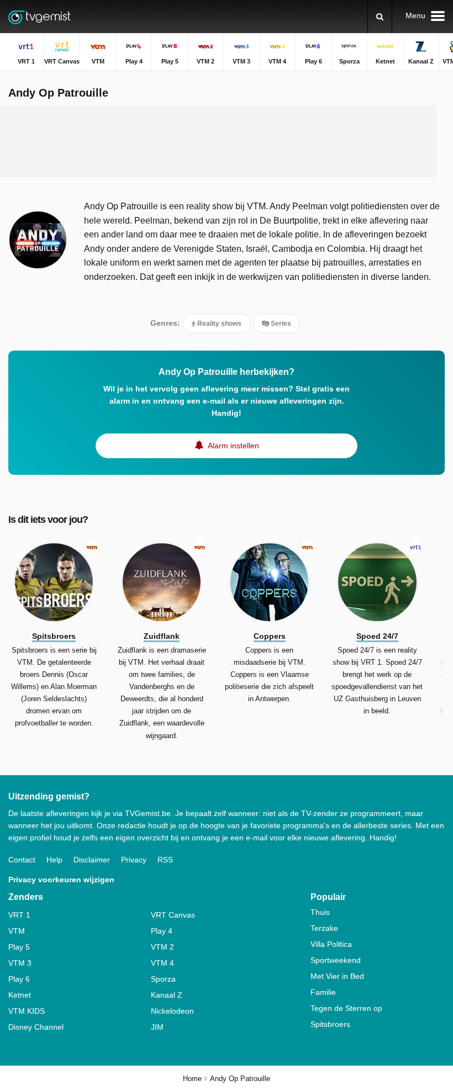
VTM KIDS (26, 1011)
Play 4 (161, 930)
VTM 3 (19, 962)
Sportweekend (335, 960)
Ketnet (19, 995)
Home (192, 1078)
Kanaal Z (166, 995)
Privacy (133, 859)
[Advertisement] (218, 141)
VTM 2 (162, 946)
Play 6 (19, 979)
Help (54, 859)
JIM (157, 1027)
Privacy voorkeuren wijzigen (61, 879)
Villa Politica (331, 944)
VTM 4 (162, 962)
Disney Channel (36, 1027)
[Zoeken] (379, 16)
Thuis (320, 912)
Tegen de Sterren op (346, 1008)
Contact (21, 859)
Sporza (163, 979)
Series (280, 323)
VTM (16, 930)
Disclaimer (91, 859)
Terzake (324, 928)
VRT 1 (19, 914)
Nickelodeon (172, 1011)
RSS (165, 859)
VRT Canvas (173, 914)
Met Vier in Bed (337, 976)
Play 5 (19, 946)
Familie (323, 992)
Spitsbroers (330, 1024)
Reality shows (218, 323)
